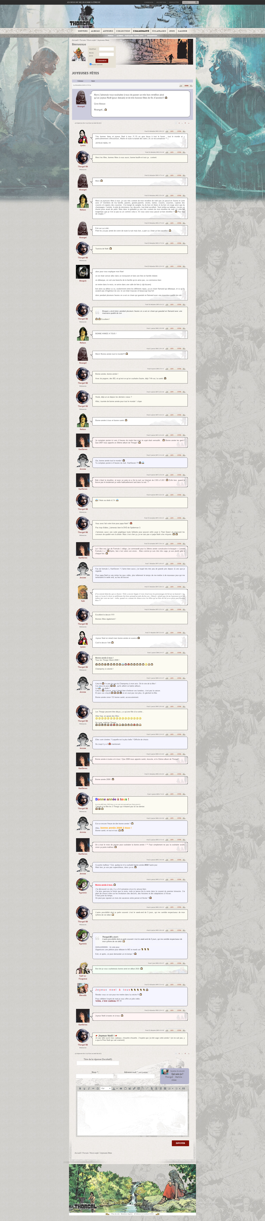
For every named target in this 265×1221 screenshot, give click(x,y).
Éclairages (159, 31)
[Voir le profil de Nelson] (83, 207)
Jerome (83, 469)
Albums (95, 31)
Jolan (174, 1080)
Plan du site (115, 1214)
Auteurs (108, 31)
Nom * (95, 1072)
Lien (171, 131)
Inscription (161, 2)
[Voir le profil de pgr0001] (83, 890)
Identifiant (92, 49)
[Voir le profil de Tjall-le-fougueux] (83, 973)
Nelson (83, 210)
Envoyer (180, 1143)
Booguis (82, 281)
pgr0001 (83, 893)
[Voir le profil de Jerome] (83, 466)
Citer (186, 86)
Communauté (141, 31)
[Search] (196, 2)
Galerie (182, 31)
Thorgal (169, 1077)
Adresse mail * (136, 1072)
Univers (83, 31)
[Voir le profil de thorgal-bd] (83, 164)
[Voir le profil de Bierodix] (82, 992)
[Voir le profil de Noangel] (81, 97)
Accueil (75, 40)
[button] (80, 1088)
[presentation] (80, 1088)
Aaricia (178, 1077)
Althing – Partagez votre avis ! (130, 36)
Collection (123, 31)
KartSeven (83, 449)
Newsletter (174, 2)
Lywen (82, 145)
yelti (83, 601)
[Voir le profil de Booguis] (83, 278)
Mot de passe (91, 54)
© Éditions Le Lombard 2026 (144, 1214)
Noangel (81, 106)
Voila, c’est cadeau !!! (107, 1001)
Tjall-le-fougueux (83, 977)
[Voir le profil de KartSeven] (83, 446)
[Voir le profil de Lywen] (83, 142)
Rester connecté (97, 64)
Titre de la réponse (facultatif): (98, 1059)
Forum (111, 36)
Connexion (148, 2)
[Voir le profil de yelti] (83, 598)
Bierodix (82, 995)
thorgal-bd (83, 166)
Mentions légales (127, 1214)
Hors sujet (91, 40)
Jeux (172, 31)
